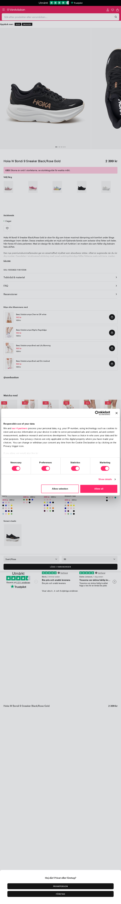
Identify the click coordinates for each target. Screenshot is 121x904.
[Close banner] (117, 413)
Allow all (98, 488)
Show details (105, 479)
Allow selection (60, 488)
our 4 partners (20, 428)
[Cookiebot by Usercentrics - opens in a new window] (97, 413)
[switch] (45, 468)
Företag (60, 894)
